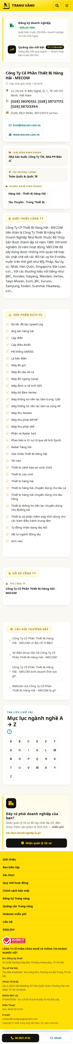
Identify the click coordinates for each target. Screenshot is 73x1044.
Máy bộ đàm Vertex (23, 392)
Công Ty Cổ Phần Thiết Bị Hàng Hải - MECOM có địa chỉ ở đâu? (33, 640)
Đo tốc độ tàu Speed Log (27, 324)
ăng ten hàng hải (22, 331)
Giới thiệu (9, 859)
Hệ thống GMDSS (22, 351)
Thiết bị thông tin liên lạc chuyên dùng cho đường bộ (36, 508)
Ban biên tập (11, 867)
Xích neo (16, 541)
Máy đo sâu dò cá (22, 372)
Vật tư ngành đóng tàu (26, 534)
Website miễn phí (14, 914)
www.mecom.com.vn (26, 134)
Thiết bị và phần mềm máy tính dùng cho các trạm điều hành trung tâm (38, 518)
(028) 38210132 (23, 102)
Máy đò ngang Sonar (25, 379)
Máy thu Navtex (21, 413)
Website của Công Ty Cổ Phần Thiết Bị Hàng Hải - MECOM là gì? (34, 688)
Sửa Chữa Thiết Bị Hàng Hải (29, 454)
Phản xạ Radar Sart (23, 433)
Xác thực (9, 875)
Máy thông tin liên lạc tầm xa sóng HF (36, 406)
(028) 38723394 (24, 107)
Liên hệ (7, 922)
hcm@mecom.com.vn (27, 125)
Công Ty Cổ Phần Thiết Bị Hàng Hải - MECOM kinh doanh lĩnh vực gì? (34, 671)
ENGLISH (9, 929)
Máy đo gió (18, 365)
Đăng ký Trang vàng (16, 898)
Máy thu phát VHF (22, 426)
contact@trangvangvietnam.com (20, 1019)
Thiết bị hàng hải (22, 481)
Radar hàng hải (21, 447)
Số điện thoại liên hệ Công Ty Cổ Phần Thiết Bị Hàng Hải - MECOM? (34, 655)
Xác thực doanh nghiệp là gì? (23, 833)
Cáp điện (17, 338)
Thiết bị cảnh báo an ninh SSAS (31, 467)
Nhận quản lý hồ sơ (39, 843)
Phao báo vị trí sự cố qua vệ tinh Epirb (36, 440)
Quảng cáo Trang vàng (18, 906)
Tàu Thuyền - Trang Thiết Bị (26, 202)
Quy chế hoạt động (15, 883)
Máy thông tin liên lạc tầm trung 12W (35, 399)
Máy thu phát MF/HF (24, 420)
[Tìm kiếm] (57, 5)
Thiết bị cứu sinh (22, 474)
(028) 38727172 (50, 102)
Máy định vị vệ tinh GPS (26, 385)
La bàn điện (19, 358)
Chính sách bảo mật (16, 890)
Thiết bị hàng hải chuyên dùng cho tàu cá (38, 488)
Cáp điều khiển (21, 345)
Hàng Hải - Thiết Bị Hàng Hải (27, 193)
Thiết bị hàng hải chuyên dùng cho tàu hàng (36, 497)
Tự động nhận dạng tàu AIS (29, 527)
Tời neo (16, 460)
